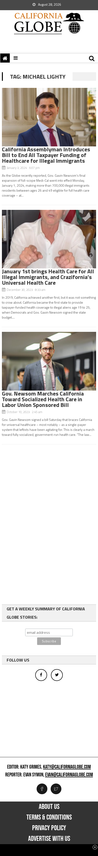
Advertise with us (49, 838)
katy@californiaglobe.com (67, 767)
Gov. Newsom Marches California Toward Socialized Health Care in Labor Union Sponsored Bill (43, 399)
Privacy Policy (49, 828)
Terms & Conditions (49, 817)
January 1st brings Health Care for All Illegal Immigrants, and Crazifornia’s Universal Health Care (48, 277)
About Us (49, 806)
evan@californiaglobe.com (69, 775)
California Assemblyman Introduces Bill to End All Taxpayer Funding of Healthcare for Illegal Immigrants (46, 155)
